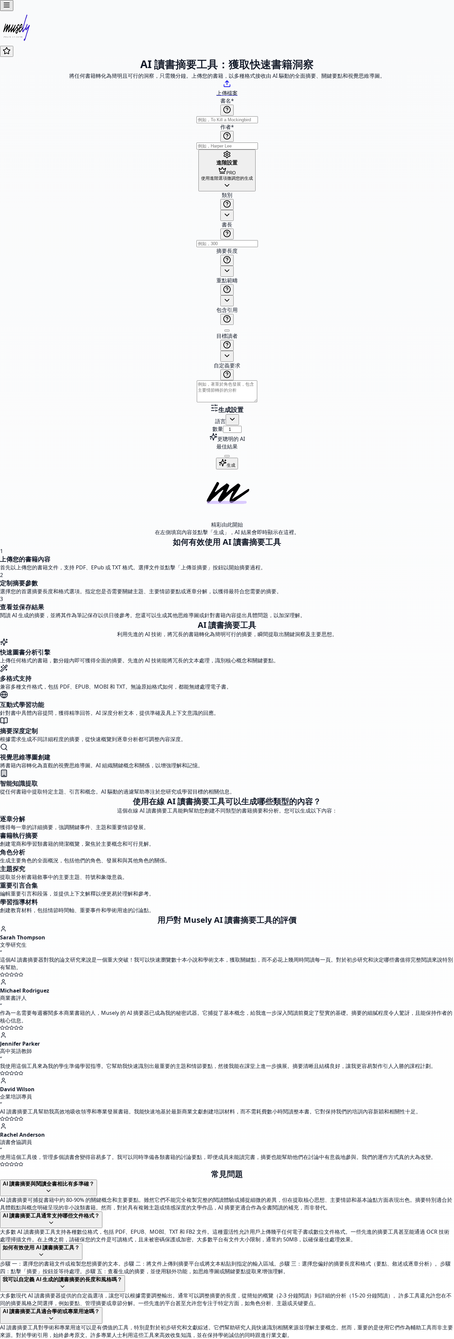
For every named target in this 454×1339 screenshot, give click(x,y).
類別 (227, 195)
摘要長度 (227, 250)
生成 (231, 465)
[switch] (227, 331)
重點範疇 (227, 280)
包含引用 (227, 310)
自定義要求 (227, 365)
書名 (227, 100)
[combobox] (227, 215)
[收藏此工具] (6, 51)
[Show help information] (227, 110)
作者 (227, 127)
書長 (227, 224)
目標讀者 (227, 335)
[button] (227, 297)
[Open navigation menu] (6, 5)
